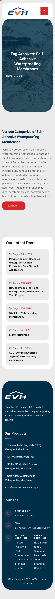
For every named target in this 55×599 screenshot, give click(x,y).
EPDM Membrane (19, 334)
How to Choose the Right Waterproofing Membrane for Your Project (26, 291)
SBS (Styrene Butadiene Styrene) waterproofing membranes (23, 356)
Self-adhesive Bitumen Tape (22, 487)
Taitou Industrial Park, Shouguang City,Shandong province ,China (24, 555)
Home (9, 75)
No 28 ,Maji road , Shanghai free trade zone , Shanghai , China (40, 555)
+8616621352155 (24, 515)
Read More (12, 206)
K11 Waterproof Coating (20, 456)
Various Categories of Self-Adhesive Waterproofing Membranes (23, 137)
